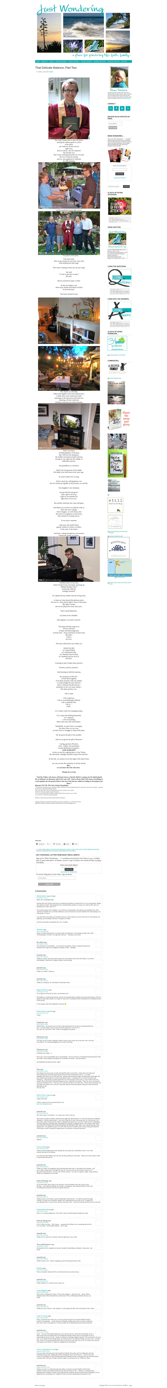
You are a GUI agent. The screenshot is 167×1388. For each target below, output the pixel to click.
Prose (110, 1385)
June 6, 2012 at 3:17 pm (42, 991)
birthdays (63, 849)
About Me (45, 61)
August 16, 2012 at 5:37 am (43, 1367)
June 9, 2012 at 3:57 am (42, 1281)
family (73, 849)
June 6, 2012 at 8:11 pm (42, 1097)
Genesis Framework (117, 1385)
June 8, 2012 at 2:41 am (42, 1197)
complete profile (126, 98)
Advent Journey (74, 61)
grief (85, 849)
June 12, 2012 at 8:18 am (42, 1317)
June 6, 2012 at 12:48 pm (42, 931)
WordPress (125, 1385)
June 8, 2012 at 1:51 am (42, 1182)
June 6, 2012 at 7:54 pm (42, 1071)
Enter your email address (69, 865)
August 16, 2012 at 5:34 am (43, 1351)
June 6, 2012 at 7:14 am (42, 898)
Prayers (124, 61)
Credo (51, 61)
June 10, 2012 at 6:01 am (42, 1306)
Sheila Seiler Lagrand (44, 896)
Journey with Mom (100, 61)
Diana (51, 72)
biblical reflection (52, 849)
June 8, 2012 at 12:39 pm (42, 1222)
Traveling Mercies (113, 61)
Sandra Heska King (43, 1209)
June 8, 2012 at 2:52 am (42, 1211)
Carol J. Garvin (42, 1316)
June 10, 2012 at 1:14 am (42, 1292)
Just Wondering (83, 9)
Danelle (39, 1268)
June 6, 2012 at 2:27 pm (42, 980)
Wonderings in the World (67, 851)
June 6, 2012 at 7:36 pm (42, 1038)
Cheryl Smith (41, 1147)
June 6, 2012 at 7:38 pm (42, 1051)
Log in (130, 1385)
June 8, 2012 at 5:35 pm (42, 1246)
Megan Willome (42, 990)
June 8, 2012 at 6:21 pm (42, 1259)
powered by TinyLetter (69, 872)
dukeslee (40, 929)
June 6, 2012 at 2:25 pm (42, 956)
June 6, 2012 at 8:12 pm (42, 1113)
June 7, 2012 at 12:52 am (42, 1166)
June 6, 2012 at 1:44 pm (42, 944)
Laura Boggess (42, 1290)
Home (38, 61)
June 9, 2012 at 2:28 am (42, 1270)
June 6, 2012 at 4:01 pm (42, 1024)
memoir (89, 849)
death (69, 849)
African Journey (61, 61)
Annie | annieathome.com (46, 1349)
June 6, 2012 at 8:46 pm (42, 1137)
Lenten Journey (86, 61)
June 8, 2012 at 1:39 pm (42, 1235)
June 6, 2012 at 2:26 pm (42, 969)
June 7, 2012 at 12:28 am (42, 1148)
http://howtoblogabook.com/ (45, 1104)
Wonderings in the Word (50, 851)
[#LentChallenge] (120, 577)
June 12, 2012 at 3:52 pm (42, 1332)
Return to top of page (40, 1385)
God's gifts (79, 849)
